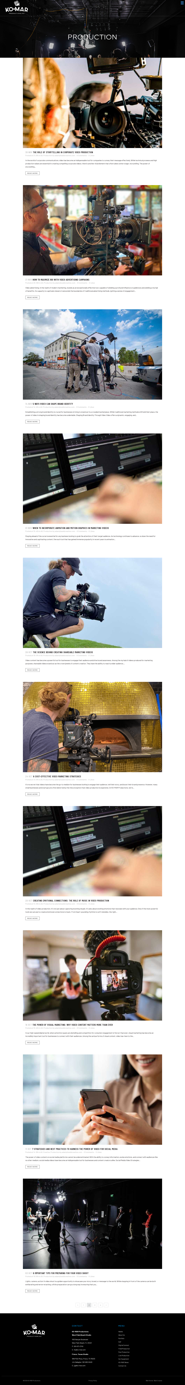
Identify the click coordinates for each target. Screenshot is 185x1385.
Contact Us (122, 1366)
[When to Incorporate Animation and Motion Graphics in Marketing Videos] (92, 478)
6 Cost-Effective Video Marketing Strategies (57, 776)
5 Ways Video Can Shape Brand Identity (53, 403)
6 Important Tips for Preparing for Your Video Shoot (61, 1273)
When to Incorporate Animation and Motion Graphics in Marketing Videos (71, 527)
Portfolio (121, 1338)
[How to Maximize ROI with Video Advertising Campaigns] (92, 230)
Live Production (123, 1355)
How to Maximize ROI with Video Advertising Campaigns (61, 279)
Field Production (124, 1349)
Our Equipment (123, 1359)
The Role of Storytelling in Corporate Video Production (63, 152)
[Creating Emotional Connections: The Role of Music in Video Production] (92, 851)
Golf (119, 1342)
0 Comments (82, 155)
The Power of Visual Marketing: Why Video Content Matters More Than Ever (73, 1024)
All (42, 155)
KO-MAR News (123, 1362)
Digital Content (123, 1345)
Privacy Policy (93, 1380)
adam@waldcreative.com (65, 155)
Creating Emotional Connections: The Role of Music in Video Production (71, 900)
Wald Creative (158, 1380)
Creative (46, 1152)
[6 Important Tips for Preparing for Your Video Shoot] (92, 1224)
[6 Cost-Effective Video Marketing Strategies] (92, 727)
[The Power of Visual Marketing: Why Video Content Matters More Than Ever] (92, 975)
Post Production (124, 1352)
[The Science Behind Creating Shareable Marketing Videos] (92, 603)
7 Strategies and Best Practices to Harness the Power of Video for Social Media (75, 1148)
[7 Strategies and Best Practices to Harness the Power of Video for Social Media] (92, 1099)
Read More (32, 173)
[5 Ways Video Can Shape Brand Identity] (92, 354)
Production (47, 155)
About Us (121, 1335)
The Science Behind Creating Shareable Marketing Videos (63, 652)
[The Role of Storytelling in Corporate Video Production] (92, 103)
